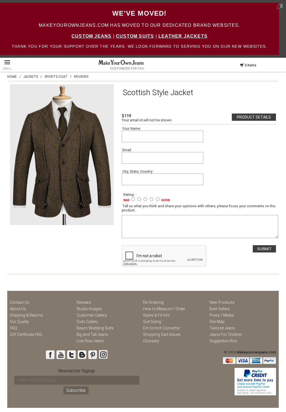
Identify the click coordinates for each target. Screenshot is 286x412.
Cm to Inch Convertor (161, 328)
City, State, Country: (137, 171)
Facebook (50, 354)
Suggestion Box (223, 341)
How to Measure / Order (164, 309)
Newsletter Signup (76, 371)
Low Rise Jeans (90, 341)
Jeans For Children (225, 334)
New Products (222, 302)
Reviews (84, 302)
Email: (127, 150)
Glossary (151, 341)
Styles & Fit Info (156, 315)
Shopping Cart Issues (162, 334)
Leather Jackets (183, 36)
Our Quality (19, 321)
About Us (18, 309)
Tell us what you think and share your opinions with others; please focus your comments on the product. (198, 208)
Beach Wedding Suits (95, 328)
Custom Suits (135, 36)
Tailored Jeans (222, 328)
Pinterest (92, 354)
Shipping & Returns (26, 315)
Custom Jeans (91, 36)
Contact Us (19, 302)
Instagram (103, 354)
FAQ (13, 328)
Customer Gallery (92, 315)
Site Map (217, 321)
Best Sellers (219, 309)
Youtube (60, 354)
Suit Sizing (152, 321)
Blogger (81, 354)
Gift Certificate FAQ (26, 334)
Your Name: (131, 128)
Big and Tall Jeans (92, 334)
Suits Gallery (87, 321)
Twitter (71, 354)
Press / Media (221, 315)
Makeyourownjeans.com (256, 352)
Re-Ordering (153, 302)
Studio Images (89, 309)
